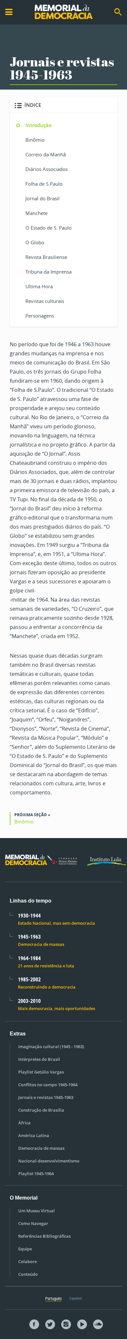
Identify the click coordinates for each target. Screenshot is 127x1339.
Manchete (36, 213)
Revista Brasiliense (46, 257)
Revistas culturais (44, 301)
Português (53, 1298)
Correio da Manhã (45, 154)
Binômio (35, 139)
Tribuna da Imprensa (48, 271)
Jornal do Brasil (42, 198)
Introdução (38, 125)
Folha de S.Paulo (44, 183)
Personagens (39, 315)
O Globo (34, 242)
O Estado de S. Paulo (48, 227)
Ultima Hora (39, 286)
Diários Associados (46, 169)
